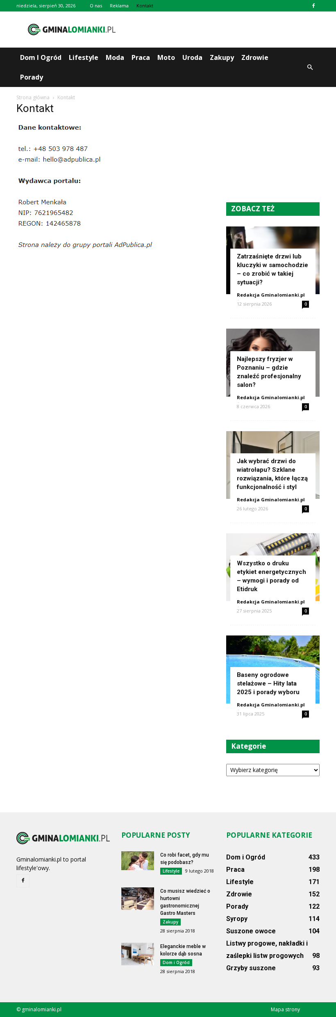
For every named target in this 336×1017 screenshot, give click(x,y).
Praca (141, 57)
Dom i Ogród (40, 57)
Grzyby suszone (251, 968)
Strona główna (33, 97)
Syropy (236, 919)
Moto (166, 57)
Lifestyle (83, 57)
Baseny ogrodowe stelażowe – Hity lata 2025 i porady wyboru (268, 683)
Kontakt (144, 5)
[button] (310, 67)
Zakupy (222, 57)
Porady (31, 77)
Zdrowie (254, 57)
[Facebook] (313, 5)
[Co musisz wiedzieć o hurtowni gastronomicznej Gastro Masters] (137, 898)
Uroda (192, 57)
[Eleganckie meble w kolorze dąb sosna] (137, 954)
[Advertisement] (223, 29)
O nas (96, 5)
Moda (115, 57)
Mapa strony (285, 1009)
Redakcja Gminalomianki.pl (271, 295)
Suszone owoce (251, 931)
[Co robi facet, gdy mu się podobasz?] (137, 860)
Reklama (119, 5)
